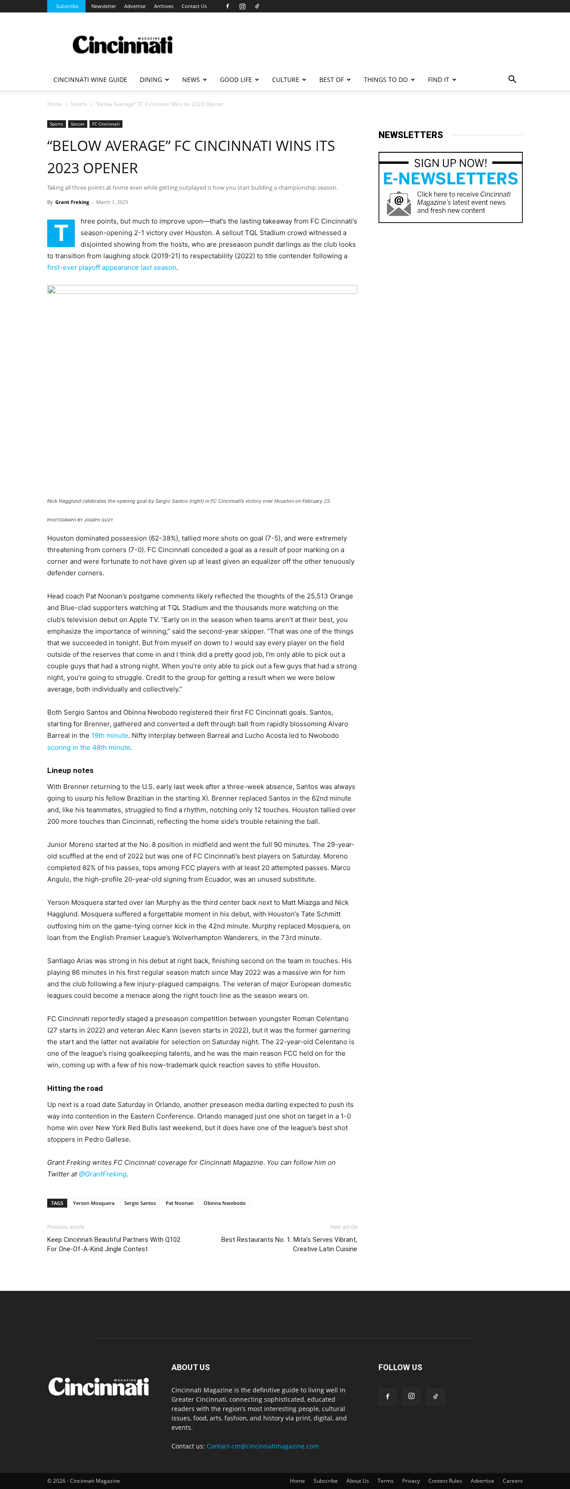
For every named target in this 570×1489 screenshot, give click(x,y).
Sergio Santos (140, 1203)
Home (54, 104)
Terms (386, 1481)
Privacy (411, 1481)
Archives (163, 6)
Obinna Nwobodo (225, 1203)
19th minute (109, 735)
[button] (512, 80)
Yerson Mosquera (93, 1203)
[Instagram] (242, 6)
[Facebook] (227, 6)
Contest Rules (445, 1481)
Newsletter (103, 6)
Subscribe (67, 6)
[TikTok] (257, 6)
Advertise (135, 6)
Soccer (78, 124)
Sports (79, 104)
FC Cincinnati (106, 124)
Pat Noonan (180, 1203)
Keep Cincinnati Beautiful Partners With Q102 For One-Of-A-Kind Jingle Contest (113, 1244)
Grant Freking (72, 202)
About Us (357, 1481)
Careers (513, 1481)
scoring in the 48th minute (88, 747)
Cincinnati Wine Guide (90, 79)
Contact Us (194, 6)
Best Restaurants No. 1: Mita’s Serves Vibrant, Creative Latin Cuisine (289, 1244)
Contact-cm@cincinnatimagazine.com (263, 1446)
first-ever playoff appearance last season (111, 267)
